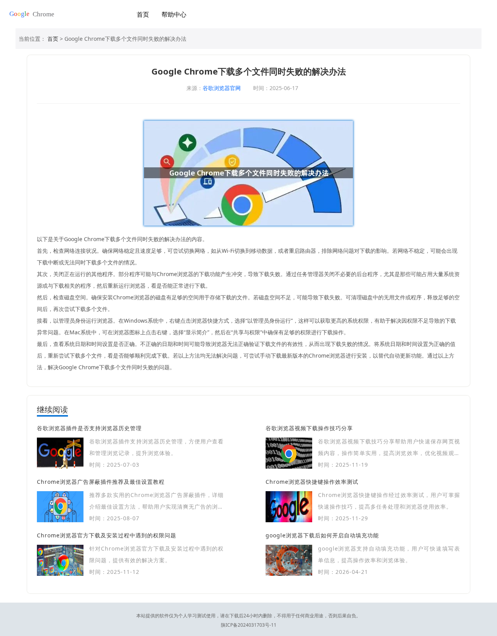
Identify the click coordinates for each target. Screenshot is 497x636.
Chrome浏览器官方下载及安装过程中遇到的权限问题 (106, 535)
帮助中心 (174, 14)
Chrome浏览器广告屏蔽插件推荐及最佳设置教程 (101, 481)
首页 (143, 14)
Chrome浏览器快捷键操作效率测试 (312, 481)
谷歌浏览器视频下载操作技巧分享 (309, 428)
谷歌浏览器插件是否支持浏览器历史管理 (89, 428)
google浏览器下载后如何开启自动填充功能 (322, 535)
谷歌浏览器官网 (222, 88)
